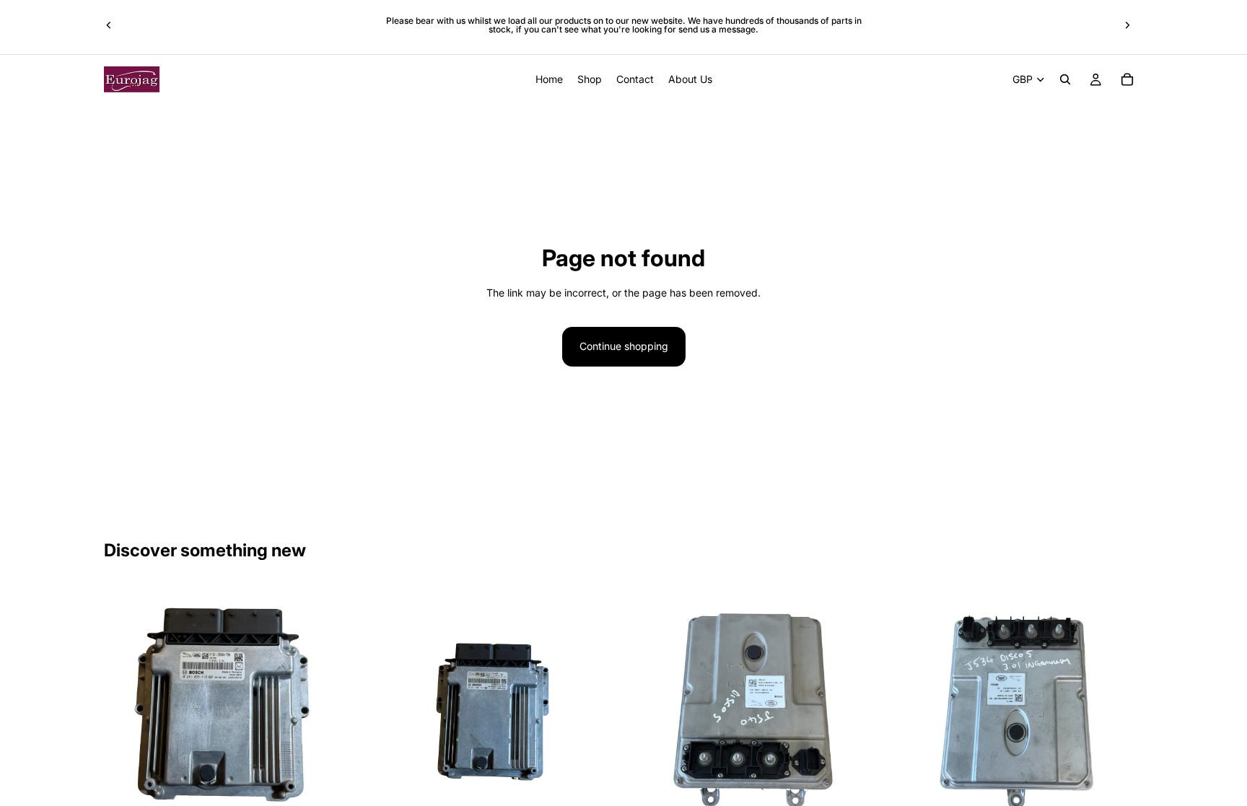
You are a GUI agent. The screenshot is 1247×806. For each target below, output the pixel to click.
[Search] (1065, 79)
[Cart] (1127, 79)
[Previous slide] (109, 25)
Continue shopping (623, 346)
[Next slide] (1127, 25)
